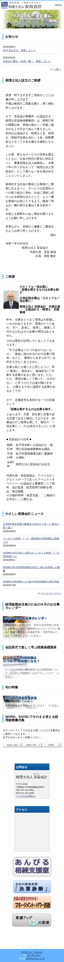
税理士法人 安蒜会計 (32, 952)
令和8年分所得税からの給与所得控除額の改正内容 (31, 581)
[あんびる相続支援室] (32, 866)
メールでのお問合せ (25, 796)
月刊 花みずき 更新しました (19, 50)
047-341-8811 (34, 955)
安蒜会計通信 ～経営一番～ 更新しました (27, 61)
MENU (58, 5)
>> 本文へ (35, 635)
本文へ (55, 705)
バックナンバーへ (51, 593)
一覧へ (57, 69)
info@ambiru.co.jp (35, 958)
